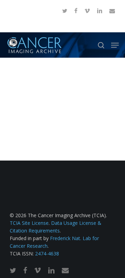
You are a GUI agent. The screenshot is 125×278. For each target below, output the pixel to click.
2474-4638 (47, 253)
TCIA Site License (29, 223)
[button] (115, 45)
